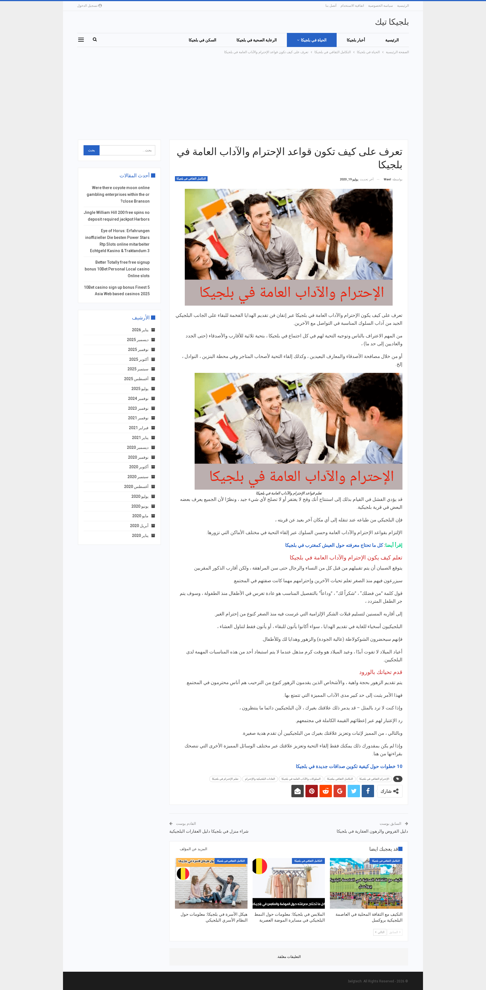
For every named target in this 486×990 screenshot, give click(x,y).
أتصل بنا (330, 6)
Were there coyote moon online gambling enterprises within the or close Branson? (118, 194)
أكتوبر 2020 (138, 467)
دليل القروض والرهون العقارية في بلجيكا (372, 831)
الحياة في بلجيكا (314, 40)
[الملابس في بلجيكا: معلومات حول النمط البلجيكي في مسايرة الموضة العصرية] (289, 883)
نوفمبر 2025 (138, 349)
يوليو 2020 (139, 496)
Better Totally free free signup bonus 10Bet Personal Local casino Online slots (117, 269)
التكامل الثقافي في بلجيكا (191, 178)
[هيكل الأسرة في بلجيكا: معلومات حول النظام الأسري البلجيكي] (211, 883)
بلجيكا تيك (392, 22)
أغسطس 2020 (136, 486)
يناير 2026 (140, 330)
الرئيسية (403, 6)
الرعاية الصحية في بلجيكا (257, 40)
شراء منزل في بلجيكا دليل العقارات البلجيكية (209, 831)
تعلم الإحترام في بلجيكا (225, 778)
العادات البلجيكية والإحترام (260, 778)
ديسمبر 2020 (137, 447)
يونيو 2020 (139, 506)
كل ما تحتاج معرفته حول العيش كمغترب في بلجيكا (334, 545)
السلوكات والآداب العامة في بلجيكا (301, 778)
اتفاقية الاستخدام (352, 6)
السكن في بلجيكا (202, 40)
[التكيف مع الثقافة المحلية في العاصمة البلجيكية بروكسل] (366, 883)
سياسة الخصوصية (380, 6)
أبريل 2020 (139, 525)
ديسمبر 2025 (137, 339)
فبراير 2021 (138, 427)
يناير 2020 (140, 535)
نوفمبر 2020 (138, 457)
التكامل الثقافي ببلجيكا (340, 778)
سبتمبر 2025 (137, 369)
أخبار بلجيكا (356, 40)
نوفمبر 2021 (138, 418)
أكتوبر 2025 (138, 359)
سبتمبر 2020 (137, 476)
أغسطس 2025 (136, 379)
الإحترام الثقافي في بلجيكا (374, 778)
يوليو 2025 (139, 388)
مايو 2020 (140, 516)
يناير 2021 (140, 437)
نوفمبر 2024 (138, 398)
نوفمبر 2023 (138, 408)
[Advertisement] (243, 97)
